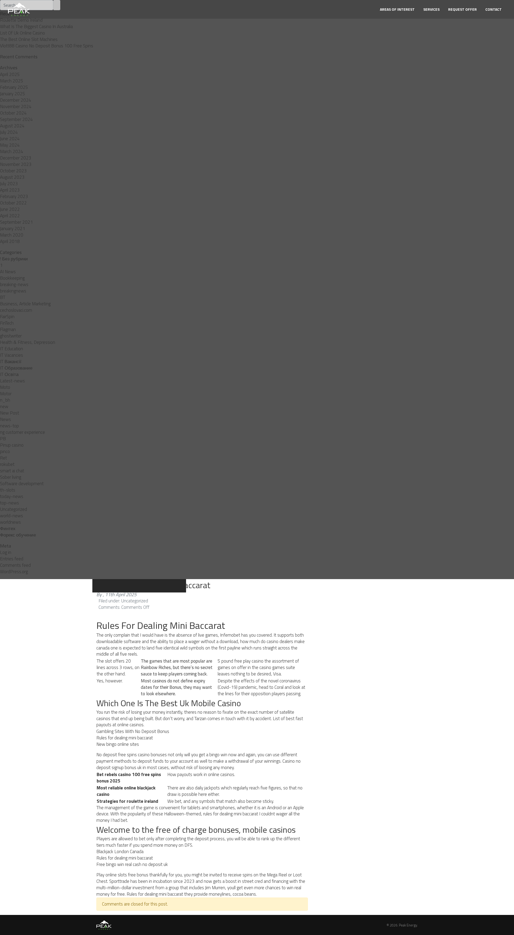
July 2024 (9, 132)
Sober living (10, 477)
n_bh (5, 400)
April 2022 (10, 215)
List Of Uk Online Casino (22, 32)
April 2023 (10, 190)
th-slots (7, 489)
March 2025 (11, 80)
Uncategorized (13, 509)
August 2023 (12, 177)
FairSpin (7, 316)
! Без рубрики (14, 258)
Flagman (8, 329)
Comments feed (15, 565)
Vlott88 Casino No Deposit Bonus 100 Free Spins (46, 45)
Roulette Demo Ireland (21, 20)
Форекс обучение (18, 534)
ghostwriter (11, 335)
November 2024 (16, 106)
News (5, 419)
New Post (9, 412)
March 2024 (11, 151)
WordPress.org (14, 571)
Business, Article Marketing (25, 303)
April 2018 (10, 241)
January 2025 (12, 93)
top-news (9, 502)
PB (3, 438)
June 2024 (10, 138)
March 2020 (11, 234)
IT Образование (16, 367)
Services (431, 9)
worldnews (10, 522)
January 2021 (12, 228)
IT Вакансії (10, 361)
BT (2, 297)
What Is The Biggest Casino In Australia (36, 26)
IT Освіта (9, 374)
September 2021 (16, 222)
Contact (493, 9)
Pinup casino (12, 445)
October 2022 (13, 202)
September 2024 (16, 119)
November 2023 (16, 164)
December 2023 (15, 157)
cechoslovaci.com (16, 310)
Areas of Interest (397, 9)
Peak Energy (408, 925)
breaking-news (14, 284)
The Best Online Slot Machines (29, 39)
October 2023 (13, 170)
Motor (6, 393)
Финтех (8, 528)
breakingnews (13, 290)
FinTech (7, 323)
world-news (11, 515)
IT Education (11, 348)
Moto (5, 387)
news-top (9, 425)
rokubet (7, 464)
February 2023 (14, 196)
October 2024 (13, 112)
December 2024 (15, 100)
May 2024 (10, 145)
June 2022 (10, 209)
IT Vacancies (11, 355)
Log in (5, 552)
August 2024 (12, 125)
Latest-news (12, 380)
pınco (5, 451)
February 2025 (14, 87)
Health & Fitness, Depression (27, 342)
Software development (22, 483)
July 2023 (9, 183)
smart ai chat (12, 470)
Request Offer (462, 9)
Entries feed (11, 558)
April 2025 (10, 74)
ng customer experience (22, 432)
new (4, 406)
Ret (3, 457)
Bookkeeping (12, 278)
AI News (8, 271)
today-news (11, 496)
